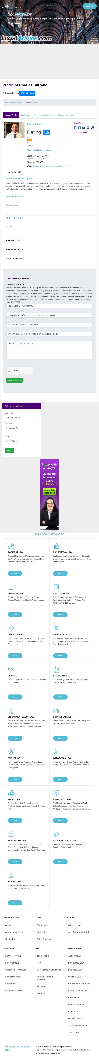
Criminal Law (74, 977)
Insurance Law (12, 205)
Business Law (75, 970)
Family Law (73, 997)
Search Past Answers (15, 970)
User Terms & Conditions (49, 970)
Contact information (65, 115)
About (76, 5)
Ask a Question (44, 939)
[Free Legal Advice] (26, 38)
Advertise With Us (14, 932)
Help (39, 963)
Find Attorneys (12, 963)
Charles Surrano (34, 124)
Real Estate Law (76, 1018)
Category (8, 423)
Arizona (9, 227)
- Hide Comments (13, 279)
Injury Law (73, 1011)
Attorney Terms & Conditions (44, 978)
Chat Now (14, 23)
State (7, 436)
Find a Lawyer (63, 5)
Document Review (14, 990)
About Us (9, 925)
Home (42, 5)
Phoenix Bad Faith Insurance (39, 150)
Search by (9, 413)
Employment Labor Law (79, 984)
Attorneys (51, 5)
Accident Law (74, 956)
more (15, 573)
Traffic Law (73, 1032)
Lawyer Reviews (13, 956)
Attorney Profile (11, 115)
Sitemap (41, 993)
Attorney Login (75, 925)
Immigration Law (76, 1004)
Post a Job (42, 932)
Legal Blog (10, 984)
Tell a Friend (43, 956)
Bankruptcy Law (76, 963)
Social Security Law (77, 1025)
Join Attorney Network (78, 932)
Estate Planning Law (78, 990)
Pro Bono (41, 986)
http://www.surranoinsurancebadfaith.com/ (50, 166)
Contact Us (10, 939)
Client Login (42, 925)
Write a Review (27, 93)
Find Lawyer (17, 103)
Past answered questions (44, 115)
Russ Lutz (88, 299)
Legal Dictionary (13, 977)
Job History (25, 115)
